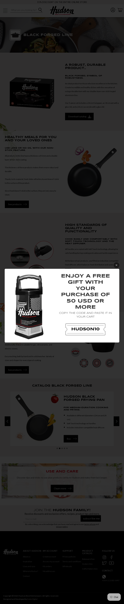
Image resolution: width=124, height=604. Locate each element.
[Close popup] (116, 265)
